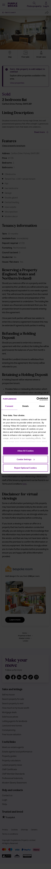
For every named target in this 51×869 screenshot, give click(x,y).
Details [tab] (25, 406)
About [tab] (42, 406)
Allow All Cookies (25, 451)
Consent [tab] (9, 406)
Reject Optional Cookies (25, 468)
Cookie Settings (24, 459)
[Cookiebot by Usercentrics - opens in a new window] (36, 399)
